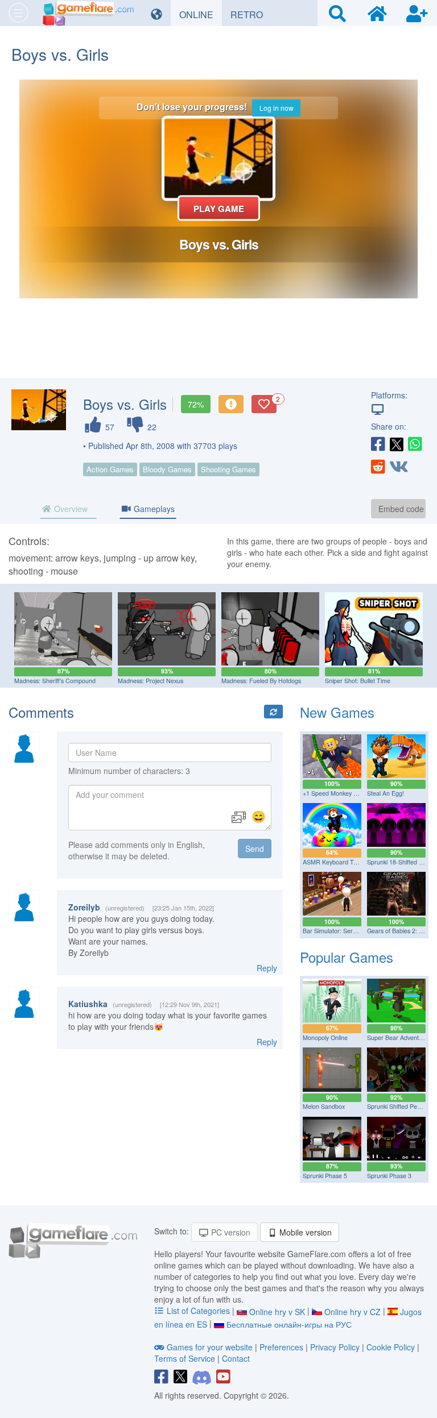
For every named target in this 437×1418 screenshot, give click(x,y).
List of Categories (198, 1310)
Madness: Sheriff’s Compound (55, 680)
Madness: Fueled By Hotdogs (261, 680)
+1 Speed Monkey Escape (338, 793)
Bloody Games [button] (167, 469)
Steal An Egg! (385, 793)
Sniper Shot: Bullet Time (357, 680)
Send (254, 848)
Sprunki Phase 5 (325, 1175)
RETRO (250, 14)
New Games (337, 712)
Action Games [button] (110, 469)
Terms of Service (184, 1358)
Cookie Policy (390, 1347)
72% (196, 404)
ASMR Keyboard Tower (335, 862)
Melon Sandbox (324, 1106)
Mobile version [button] (304, 1232)
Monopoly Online (325, 1037)
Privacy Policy (335, 1347)
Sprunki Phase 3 (389, 1175)
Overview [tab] (70, 508)
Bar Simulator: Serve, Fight (339, 930)
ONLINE (200, 14)
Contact (236, 1358)
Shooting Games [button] (228, 469)
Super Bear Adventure (397, 1037)
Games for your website (209, 1347)
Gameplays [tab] (153, 508)
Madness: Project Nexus (150, 680)
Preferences (282, 1347)
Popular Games (346, 957)
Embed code (401, 508)
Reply (267, 968)
